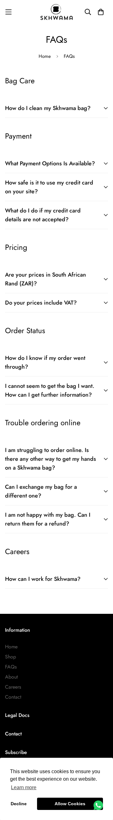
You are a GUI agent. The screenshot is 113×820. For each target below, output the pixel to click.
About (11, 676)
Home (45, 56)
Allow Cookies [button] (70, 803)
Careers (13, 687)
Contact (13, 697)
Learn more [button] (23, 787)
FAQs (11, 666)
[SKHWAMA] (56, 12)
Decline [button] (19, 803)
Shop (10, 656)
